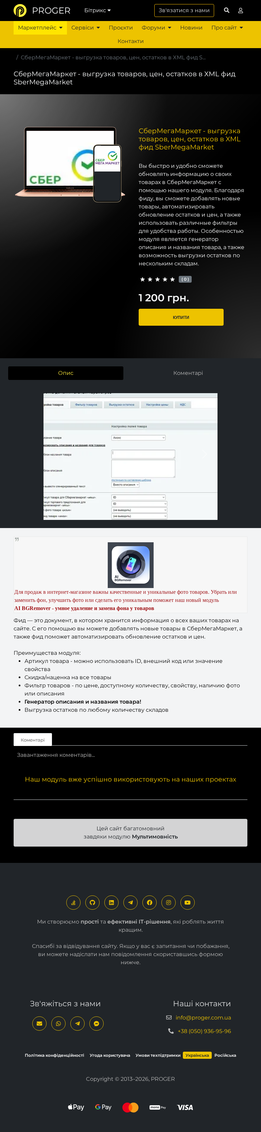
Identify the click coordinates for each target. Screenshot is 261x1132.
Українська (197, 1055)
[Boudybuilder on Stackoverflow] (73, 902)
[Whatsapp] (58, 1023)
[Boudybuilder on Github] (92, 902)
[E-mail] (39, 1023)
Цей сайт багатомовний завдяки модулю (131, 832)
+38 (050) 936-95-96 (204, 1031)
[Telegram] (130, 902)
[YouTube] (187, 902)
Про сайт (224, 27)
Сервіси (82, 27)
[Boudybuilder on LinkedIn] (111, 902)
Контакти (131, 41)
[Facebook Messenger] (96, 1023)
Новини (191, 27)
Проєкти (121, 27)
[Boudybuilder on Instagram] (168, 902)
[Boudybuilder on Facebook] (149, 902)
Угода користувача (110, 1055)
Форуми (153, 27)
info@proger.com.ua (203, 1017)
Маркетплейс (37, 27)
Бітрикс (95, 10)
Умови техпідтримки (158, 1055)
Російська (225, 1055)
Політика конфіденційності (54, 1055)
